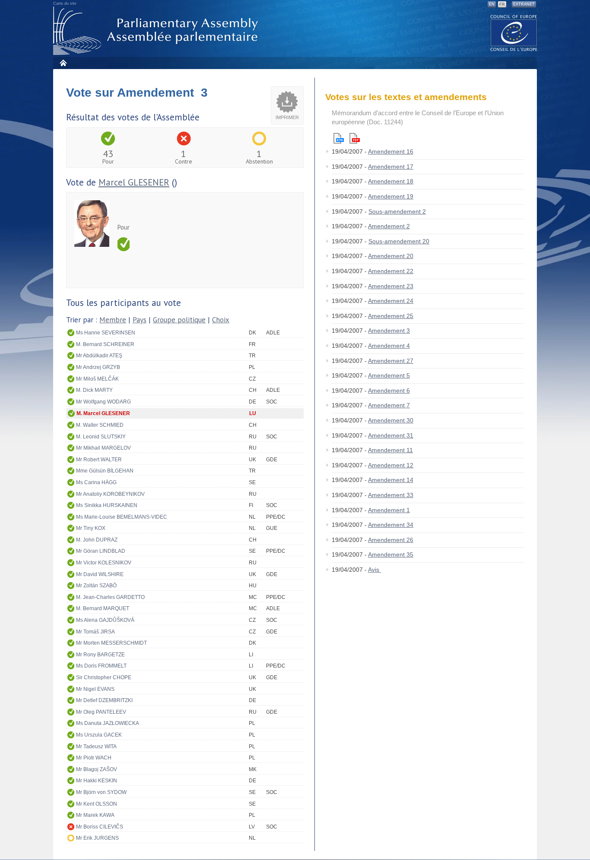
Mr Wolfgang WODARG (103, 402)
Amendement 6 (389, 390)
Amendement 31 (390, 435)
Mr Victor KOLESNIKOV (103, 563)
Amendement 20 (390, 255)
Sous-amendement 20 (398, 241)
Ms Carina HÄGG (96, 482)
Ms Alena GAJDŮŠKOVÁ (105, 620)
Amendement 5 (389, 375)
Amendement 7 (389, 405)
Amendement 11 (390, 450)
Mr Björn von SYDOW (101, 792)
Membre (112, 319)
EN (492, 4)
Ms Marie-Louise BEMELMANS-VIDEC (121, 517)
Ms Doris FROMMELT (101, 666)
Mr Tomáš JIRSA (95, 632)
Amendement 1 (389, 510)
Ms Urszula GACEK (99, 735)
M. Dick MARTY (94, 390)
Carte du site (64, 3)
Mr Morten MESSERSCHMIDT (111, 643)
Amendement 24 (390, 300)
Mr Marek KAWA (95, 815)
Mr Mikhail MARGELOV (103, 448)
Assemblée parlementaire (157, 30)
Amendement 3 (389, 330)
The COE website (514, 32)
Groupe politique (179, 319)
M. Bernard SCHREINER (105, 344)
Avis (374, 569)
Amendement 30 (390, 420)
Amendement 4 (389, 345)
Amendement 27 (390, 360)
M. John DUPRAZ (96, 540)
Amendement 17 (390, 166)
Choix (220, 319)
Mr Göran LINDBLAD (100, 551)
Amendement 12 (390, 465)
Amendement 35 (390, 554)
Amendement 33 (390, 494)
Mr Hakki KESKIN (96, 781)
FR (502, 4)
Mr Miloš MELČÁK (97, 379)
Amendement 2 (389, 226)
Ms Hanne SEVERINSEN (105, 333)
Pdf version (354, 138)
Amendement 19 (390, 196)
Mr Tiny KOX (90, 528)
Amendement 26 (390, 539)
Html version (338, 138)
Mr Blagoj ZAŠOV (96, 769)
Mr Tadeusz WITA (96, 746)
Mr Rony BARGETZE (100, 655)
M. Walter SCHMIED (100, 425)
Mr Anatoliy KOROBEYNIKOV (110, 494)
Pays (139, 319)
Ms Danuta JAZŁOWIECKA (107, 723)
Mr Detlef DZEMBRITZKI (104, 700)
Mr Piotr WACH (93, 758)
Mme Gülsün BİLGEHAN (104, 471)
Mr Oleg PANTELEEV (101, 712)
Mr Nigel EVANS (95, 689)
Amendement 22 (390, 271)
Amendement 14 (390, 479)
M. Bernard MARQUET (102, 608)
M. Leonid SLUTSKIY (101, 437)
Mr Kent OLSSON (96, 804)
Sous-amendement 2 (397, 211)
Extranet (524, 4)
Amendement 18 (390, 181)
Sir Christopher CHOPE (103, 677)
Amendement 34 (390, 524)
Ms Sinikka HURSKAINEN (106, 505)
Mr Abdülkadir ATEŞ (99, 356)
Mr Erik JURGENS (97, 838)
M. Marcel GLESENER (103, 413)
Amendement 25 (390, 315)
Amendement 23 (390, 286)
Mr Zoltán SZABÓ (96, 586)
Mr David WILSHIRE (100, 574)
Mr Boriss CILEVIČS (99, 827)
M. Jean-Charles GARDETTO (110, 597)
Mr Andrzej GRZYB (98, 367)
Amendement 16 (390, 151)
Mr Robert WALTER (99, 460)
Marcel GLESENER (133, 182)
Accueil (63, 63)
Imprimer (287, 117)
